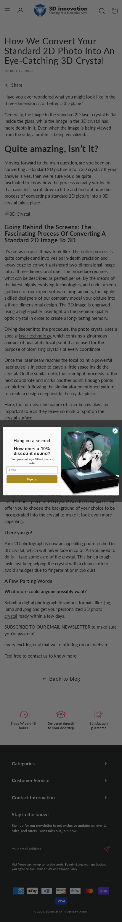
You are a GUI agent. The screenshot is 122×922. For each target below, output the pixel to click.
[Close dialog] (115, 430)
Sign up (32, 479)
